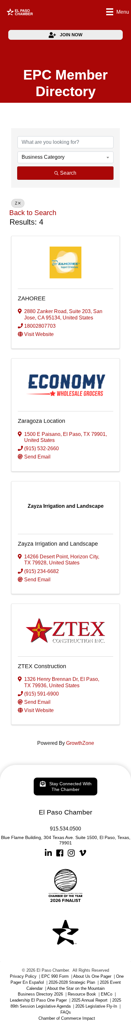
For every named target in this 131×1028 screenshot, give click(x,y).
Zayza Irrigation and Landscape (58, 544)
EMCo (106, 994)
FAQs (65, 1012)
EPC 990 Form (55, 976)
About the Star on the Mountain (76, 988)
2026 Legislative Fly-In (96, 1006)
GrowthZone (80, 743)
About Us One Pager (92, 976)
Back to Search (32, 213)
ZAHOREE (31, 298)
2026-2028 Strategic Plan (72, 982)
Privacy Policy (23, 976)
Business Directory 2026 (40, 994)
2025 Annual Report (89, 1000)
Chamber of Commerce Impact (66, 1018)
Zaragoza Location (41, 421)
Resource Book (82, 994)
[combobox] (65, 157)
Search (68, 173)
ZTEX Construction (42, 666)
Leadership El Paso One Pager (38, 1000)
